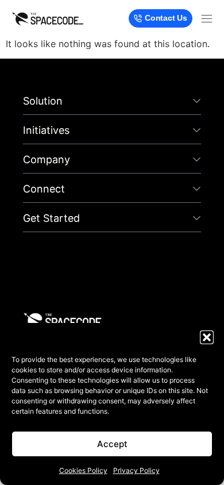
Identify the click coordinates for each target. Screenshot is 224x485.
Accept (112, 443)
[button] (207, 337)
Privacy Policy (136, 470)
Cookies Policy (83, 470)
